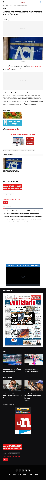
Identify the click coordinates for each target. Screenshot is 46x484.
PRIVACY (36, 474)
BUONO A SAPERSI (5, 389)
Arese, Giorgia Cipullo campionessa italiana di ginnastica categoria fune (31, 369)
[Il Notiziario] (23, 2)
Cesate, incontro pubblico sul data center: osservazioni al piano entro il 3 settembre (22, 210)
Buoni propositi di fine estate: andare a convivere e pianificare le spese (12, 395)
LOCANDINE (19, 474)
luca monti (29, 150)
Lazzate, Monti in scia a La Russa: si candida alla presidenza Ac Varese (11, 171)
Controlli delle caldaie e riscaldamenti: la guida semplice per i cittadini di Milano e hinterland (33, 396)
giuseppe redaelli (23, 150)
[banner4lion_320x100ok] (12, 115)
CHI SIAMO (14, 474)
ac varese (4, 150)
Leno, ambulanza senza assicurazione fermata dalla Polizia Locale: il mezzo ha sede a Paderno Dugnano (22, 213)
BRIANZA (4, 8)
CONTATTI (31, 474)
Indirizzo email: (6, 453)
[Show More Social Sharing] (9, 20)
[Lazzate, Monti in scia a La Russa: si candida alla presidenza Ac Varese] (12, 163)
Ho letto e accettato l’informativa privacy (12, 199)
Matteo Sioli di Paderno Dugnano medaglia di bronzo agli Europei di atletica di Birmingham (12, 369)
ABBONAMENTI (25, 474)
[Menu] (3, 2)
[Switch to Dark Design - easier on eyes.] (41, 2)
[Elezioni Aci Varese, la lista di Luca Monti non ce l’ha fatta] (23, 48)
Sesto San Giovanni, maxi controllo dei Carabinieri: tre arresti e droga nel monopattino (22, 219)
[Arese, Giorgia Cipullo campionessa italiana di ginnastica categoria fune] (33, 359)
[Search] (42, 2)
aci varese (9, 150)
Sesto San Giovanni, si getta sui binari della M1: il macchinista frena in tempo (20, 222)
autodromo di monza (16, 150)
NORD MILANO (5, 363)
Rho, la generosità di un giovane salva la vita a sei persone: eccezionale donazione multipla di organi (23, 216)
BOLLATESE (26, 363)
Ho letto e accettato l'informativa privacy (12, 456)
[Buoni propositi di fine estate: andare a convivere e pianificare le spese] (12, 385)
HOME (9, 474)
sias (33, 150)
